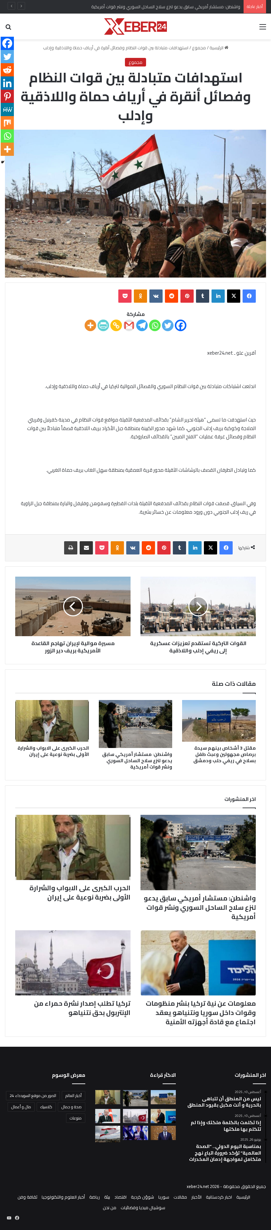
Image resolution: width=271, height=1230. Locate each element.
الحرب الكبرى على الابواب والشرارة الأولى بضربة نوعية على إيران (53, 751)
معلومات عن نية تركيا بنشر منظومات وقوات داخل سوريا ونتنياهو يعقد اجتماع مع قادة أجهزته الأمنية (201, 1012)
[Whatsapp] (155, 325)
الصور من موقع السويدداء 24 (33, 1095)
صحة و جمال (71, 1107)
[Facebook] (180, 325)
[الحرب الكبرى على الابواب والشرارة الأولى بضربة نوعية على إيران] (52, 721)
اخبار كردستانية (219, 1197)
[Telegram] (142, 325)
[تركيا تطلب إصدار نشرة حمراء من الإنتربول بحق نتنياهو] (73, 962)
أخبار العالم (73, 1095)
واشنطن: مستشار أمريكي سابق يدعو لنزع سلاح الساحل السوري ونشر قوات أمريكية (137, 760)
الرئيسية (217, 48)
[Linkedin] (7, 83)
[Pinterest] (7, 96)
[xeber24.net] (135, 26)
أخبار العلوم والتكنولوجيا (63, 1197)
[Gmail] (129, 325)
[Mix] (7, 122)
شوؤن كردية (142, 1197)
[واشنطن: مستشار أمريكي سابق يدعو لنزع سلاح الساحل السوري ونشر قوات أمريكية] (136, 724)
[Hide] (2, 162)
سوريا (163, 1197)
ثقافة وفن (27, 1197)
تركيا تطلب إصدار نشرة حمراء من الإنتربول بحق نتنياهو (82, 1008)
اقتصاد (120, 1197)
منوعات (76, 1118)
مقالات (180, 1197)
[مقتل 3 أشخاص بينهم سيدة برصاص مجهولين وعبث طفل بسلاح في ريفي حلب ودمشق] (219, 721)
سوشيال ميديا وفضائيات (143, 1207)
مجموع (199, 48)
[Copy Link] (116, 325)
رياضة (94, 1197)
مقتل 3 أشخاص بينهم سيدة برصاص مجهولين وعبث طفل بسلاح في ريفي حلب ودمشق (224, 754)
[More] (90, 325)
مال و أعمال (21, 1107)
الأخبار (196, 1197)
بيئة (107, 1197)
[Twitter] (168, 325)
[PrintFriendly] (103, 325)
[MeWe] (7, 109)
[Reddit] (7, 69)
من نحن (109, 1207)
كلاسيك (46, 1107)
